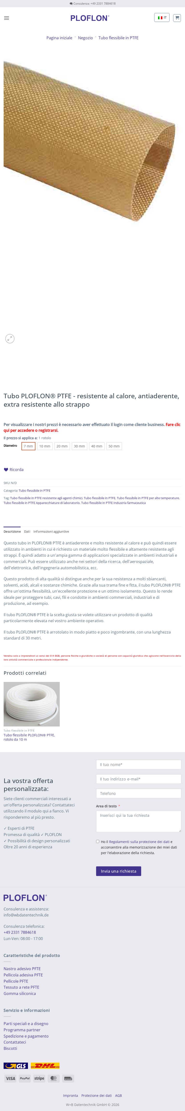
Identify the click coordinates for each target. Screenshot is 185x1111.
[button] (6, 18)
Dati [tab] (27, 531)
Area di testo (106, 806)
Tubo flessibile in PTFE (119, 37)
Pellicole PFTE (16, 981)
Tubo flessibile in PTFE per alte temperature (148, 498)
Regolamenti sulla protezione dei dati (139, 841)
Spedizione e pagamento (26, 1036)
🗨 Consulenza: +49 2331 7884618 (93, 3)
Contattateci (15, 1042)
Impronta (70, 1095)
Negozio (85, 37)
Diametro (10, 445)
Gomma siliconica (20, 993)
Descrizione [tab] (12, 531)
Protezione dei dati (96, 1095)
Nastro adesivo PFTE (22, 968)
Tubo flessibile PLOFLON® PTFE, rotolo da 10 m (29, 737)
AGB (118, 1095)
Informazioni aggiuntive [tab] (51, 531)
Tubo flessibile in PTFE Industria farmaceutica (113, 503)
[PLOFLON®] (90, 18)
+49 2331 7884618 (20, 932)
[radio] (28, 446)
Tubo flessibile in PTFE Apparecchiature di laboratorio (42, 503)
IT (164, 17)
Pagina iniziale (59, 37)
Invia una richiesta (118, 871)
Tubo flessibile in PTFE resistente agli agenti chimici (46, 498)
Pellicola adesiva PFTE (23, 975)
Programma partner (22, 1030)
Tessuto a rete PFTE (21, 987)
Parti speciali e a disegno (26, 1023)
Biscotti (10, 1048)
